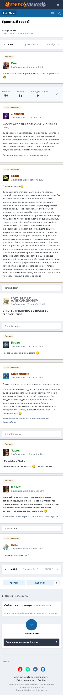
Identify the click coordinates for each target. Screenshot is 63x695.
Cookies (42, 680)
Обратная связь (25, 680)
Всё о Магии (26, 33)
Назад (11, 44)
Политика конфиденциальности (30, 677)
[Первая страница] (4, 44)
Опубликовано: (27, 67)
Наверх (5, 661)
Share (15, 582)
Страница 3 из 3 (31, 44)
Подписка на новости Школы (22, 642)
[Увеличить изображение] (4, 77)
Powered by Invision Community (31, 690)
